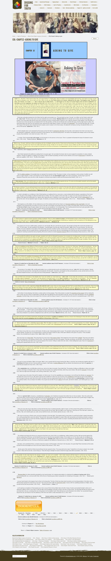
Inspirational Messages (44, 2)
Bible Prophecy (47, 5)
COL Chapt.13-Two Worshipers (73, 539)
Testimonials (94, 5)
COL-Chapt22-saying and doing (85, 545)
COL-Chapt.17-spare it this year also (52, 542)
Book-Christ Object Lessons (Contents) (37, 36)
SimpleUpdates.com (71, 556)
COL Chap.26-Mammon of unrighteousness (22, 539)
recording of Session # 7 (30, 497)
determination (58, 324)
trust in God (39, 323)
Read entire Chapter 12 (21, 326)
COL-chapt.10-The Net (17, 542)
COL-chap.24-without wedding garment (76, 541)
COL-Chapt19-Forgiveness (36, 545)
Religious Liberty (37, 5)
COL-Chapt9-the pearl (33, 547)
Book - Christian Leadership (68, 8)
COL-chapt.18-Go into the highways (71, 542)
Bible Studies (76, 5)
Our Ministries (85, 5)
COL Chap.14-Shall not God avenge (50, 538)
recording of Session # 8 (31, 519)
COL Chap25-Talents (59, 539)
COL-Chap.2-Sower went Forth (58, 541)
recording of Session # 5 (21, 402)
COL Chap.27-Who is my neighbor (43, 539)
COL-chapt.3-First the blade (88, 542)
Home (36, 2)
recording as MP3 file (38, 354)
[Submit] (26, 556)
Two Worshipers (40, 523)
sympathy (28, 458)
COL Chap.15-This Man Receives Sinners (71, 538)
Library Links (64, 2)
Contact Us (42, 8)
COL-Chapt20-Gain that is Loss (51, 545)
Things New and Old (40, 526)
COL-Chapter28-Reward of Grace (49, 547)
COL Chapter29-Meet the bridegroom (21, 541)
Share (94, 38)
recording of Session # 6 (21, 467)
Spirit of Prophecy (57, 5)
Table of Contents (44, 530)
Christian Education (83, 2)
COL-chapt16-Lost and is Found (20, 545)
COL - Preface (36, 538)
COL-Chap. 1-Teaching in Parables (40, 541)
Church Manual (73, 2)
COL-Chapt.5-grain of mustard (31, 544)
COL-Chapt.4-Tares (17, 544)
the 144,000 (95, 8)
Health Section (94, 2)
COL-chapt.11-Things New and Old (33, 542)
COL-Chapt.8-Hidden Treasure (84, 544)
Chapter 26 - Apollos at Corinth (83, 8)
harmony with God (74, 237)
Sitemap (85, 556)
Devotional (49, 8)
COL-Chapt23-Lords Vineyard (19, 547)
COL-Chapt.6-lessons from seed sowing (49, 544)
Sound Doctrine (67, 5)
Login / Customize (94, 556)
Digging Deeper (55, 2)
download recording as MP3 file (41, 301)
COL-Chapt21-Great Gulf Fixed (68, 545)
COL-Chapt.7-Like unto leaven (68, 544)
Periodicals (57, 8)
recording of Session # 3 (18, 301)
